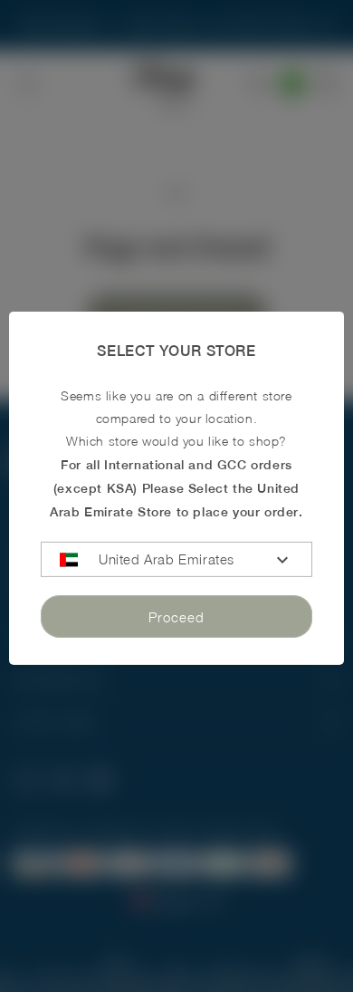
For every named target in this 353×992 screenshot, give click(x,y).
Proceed (176, 616)
